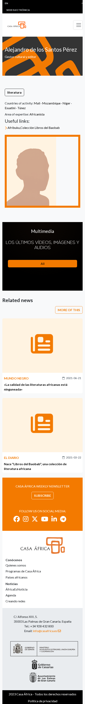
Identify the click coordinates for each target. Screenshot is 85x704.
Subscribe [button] (42, 495)
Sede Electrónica (18, 9)
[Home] (18, 25)
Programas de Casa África (23, 571)
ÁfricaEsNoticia (16, 589)
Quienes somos (16, 565)
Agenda (11, 595)
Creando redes (15, 601)
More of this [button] (69, 310)
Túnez (21, 108)
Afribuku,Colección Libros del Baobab (34, 127)
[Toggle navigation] (78, 25)
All (42, 263)
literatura (14, 92)
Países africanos (16, 577)
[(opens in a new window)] (16, 519)
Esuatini (10, 108)
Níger (66, 103)
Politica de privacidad (42, 701)
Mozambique (51, 103)
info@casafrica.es (45, 631)
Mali (37, 103)
